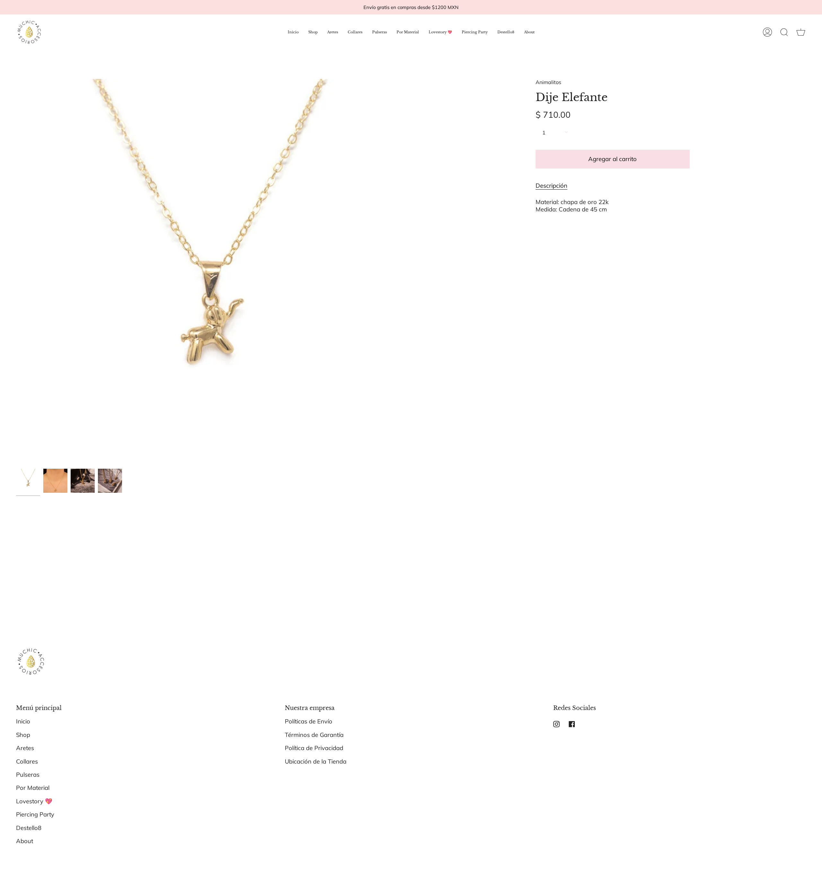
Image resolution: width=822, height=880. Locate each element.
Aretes (25, 748)
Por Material (32, 787)
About (24, 841)
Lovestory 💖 (34, 801)
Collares (27, 761)
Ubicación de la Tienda (315, 761)
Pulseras (27, 774)
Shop (23, 735)
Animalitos (548, 82)
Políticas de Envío (308, 721)
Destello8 (28, 828)
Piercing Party (35, 814)
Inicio (23, 721)
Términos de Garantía (314, 735)
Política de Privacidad (314, 748)
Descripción (551, 185)
